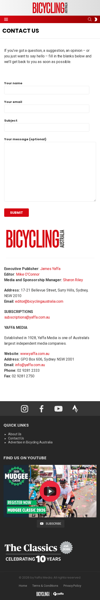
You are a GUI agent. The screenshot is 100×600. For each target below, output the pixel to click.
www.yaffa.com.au (34, 353)
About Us (14, 434)
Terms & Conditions (45, 585)
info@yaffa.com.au (30, 365)
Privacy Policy (72, 585)
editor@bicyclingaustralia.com (39, 301)
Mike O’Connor (28, 274)
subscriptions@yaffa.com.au (27, 317)
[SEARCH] (90, 19)
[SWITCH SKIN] (96, 19)
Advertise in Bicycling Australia (30, 442)
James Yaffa (50, 269)
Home (23, 585)
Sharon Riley (73, 280)
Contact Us (16, 438)
